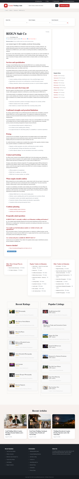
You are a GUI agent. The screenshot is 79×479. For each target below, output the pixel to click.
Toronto (55, 75)
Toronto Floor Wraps (10, 459)
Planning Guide (56, 1)
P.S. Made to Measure (13, 270)
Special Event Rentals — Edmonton (39, 277)
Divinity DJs (34, 270)
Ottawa (55, 90)
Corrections (32, 467)
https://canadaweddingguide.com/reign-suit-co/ (20, 248)
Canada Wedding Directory (69, 1)
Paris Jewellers (35, 288)
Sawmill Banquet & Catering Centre (63, 275)
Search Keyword (55, 20)
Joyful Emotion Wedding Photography (63, 286)
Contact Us (32, 459)
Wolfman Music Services (37, 275)
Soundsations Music (60, 283)
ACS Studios (58, 266)
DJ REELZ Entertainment (37, 272)
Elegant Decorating (59, 268)
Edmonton (16, 10)
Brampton (56, 97)
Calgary (55, 80)
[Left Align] (57, 5)
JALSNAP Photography (60, 292)
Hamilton (56, 94)
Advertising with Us (34, 462)
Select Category (32, 20)
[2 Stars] (7, 37)
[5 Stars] (9, 37)
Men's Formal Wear (32, 38)
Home (6, 10)
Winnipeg (56, 92)
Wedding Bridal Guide (34, 451)
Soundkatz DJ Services (36, 283)
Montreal (56, 82)
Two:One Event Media (10, 451)
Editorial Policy (33, 464)
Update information (12, 251)
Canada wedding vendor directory (17, 209)
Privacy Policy (33, 470)
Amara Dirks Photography (61, 279)
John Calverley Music (36, 290)
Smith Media (9, 462)
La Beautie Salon (59, 281)
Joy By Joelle (34, 286)
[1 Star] (6, 37)
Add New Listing (64, 5)
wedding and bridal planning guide (17, 211)
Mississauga (56, 87)
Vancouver (56, 78)
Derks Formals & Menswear (14, 267)
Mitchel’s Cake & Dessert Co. (12, 456)
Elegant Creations (10, 464)
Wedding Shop (39, 1)
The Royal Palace (35, 281)
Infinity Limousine (10, 454)
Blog (48, 1)
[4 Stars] (8, 37)
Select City (8, 20)
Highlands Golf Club (60, 290)
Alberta (10, 10)
